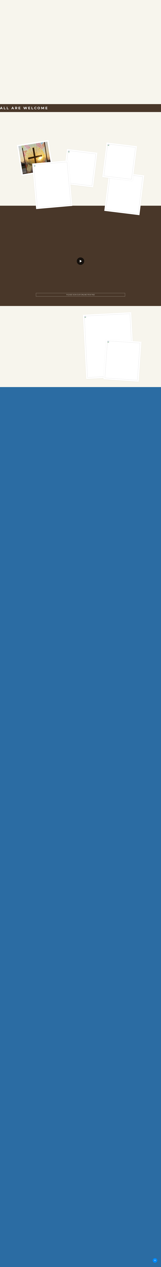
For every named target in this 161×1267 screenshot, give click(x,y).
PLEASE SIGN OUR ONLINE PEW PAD (80, 295)
